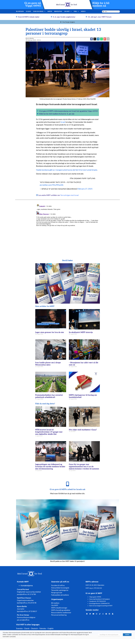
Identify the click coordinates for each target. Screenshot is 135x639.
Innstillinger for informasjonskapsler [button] (109, 634)
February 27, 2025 (85, 189)
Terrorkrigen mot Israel (69, 195)
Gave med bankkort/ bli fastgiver (99, 599)
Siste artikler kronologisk (60, 588)
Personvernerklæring (58, 615)
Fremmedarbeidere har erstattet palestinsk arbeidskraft (49, 396)
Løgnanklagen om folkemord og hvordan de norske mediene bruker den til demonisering (50, 466)
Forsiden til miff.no (58, 585)
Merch (83, 11)
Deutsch (34, 628)
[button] (94, 39)
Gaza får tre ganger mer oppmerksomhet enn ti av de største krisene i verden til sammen (84, 466)
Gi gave (28, 11)
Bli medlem (20, 11)
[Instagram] (96, 613)
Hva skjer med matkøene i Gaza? (83, 430)
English (50, 628)
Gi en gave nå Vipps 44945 (32, 4)
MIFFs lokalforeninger (59, 608)
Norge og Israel (56, 593)
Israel (63, 122)
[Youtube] (93, 613)
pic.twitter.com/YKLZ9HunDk (51, 185)
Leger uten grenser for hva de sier (49, 332)
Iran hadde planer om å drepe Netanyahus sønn (48, 364)
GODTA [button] (127, 634)
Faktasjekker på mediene (60, 595)
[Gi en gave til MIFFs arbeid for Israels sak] (67, 484)
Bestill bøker (67, 260)
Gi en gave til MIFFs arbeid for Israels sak (67, 489)
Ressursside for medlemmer (61, 612)
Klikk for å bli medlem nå (100, 4)
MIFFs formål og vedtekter (60, 610)
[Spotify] (106, 613)
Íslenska (42, 628)
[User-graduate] (112, 613)
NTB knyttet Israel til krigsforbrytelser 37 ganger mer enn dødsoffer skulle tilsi (49, 432)
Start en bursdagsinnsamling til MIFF (100, 605)
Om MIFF (54, 605)
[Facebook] (87, 613)
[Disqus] (67, 226)
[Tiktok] (99, 613)
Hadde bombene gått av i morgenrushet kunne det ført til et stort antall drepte (66, 170)
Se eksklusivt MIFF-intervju (81, 332)
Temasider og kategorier (59, 590)
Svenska (19, 628)
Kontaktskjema (27, 586)
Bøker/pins (58, 11)
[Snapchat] (109, 613)
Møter (49, 11)
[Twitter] (90, 613)
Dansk (26, 628)
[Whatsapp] (103, 613)
